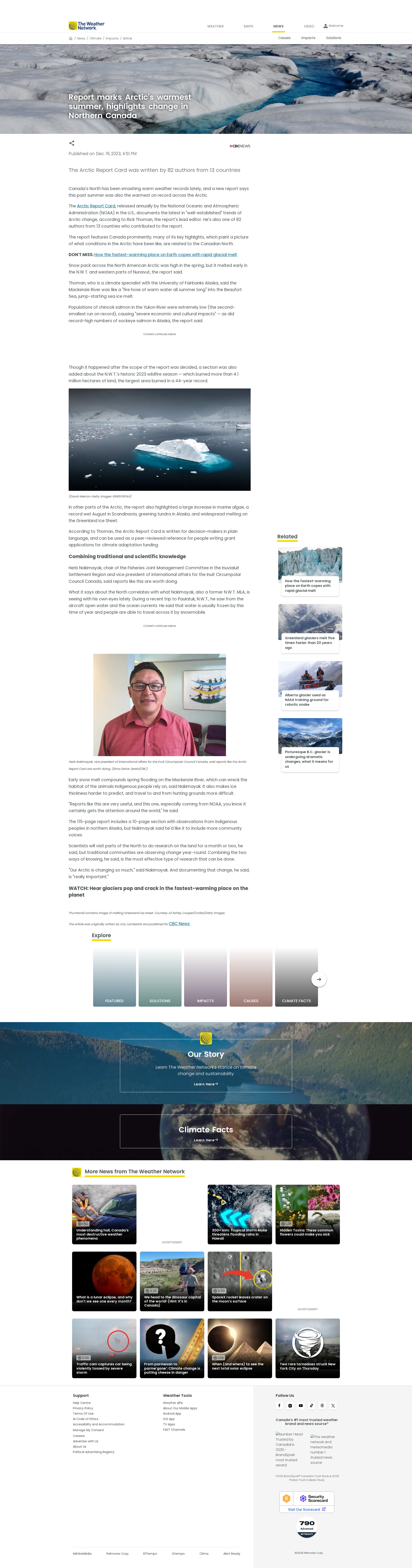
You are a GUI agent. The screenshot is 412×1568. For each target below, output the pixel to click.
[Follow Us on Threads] (322, 1406)
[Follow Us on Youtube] (300, 1406)
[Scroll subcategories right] (319, 979)
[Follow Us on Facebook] (279, 1406)
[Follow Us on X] (333, 1406)
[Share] (72, 143)
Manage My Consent (88, 1430)
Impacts (112, 38)
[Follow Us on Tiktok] (311, 1406)
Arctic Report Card (96, 206)
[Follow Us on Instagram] (290, 1406)
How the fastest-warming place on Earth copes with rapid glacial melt (165, 255)
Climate (95, 38)
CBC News (179, 924)
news (81, 38)
